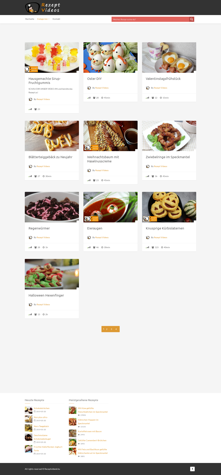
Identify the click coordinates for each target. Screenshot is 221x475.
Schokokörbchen (41, 408)
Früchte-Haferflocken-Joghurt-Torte (48, 449)
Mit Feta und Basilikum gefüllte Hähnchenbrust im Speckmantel (93, 451)
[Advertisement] (110, 364)
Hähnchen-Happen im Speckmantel (88, 421)
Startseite (29, 19)
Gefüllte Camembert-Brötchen (92, 440)
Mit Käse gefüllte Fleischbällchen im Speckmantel (93, 410)
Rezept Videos (43, 99)
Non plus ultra (40, 417)
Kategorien (42, 19)
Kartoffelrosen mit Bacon (90, 431)
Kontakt (56, 19)
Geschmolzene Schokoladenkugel (42, 437)
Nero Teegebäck (41, 426)
